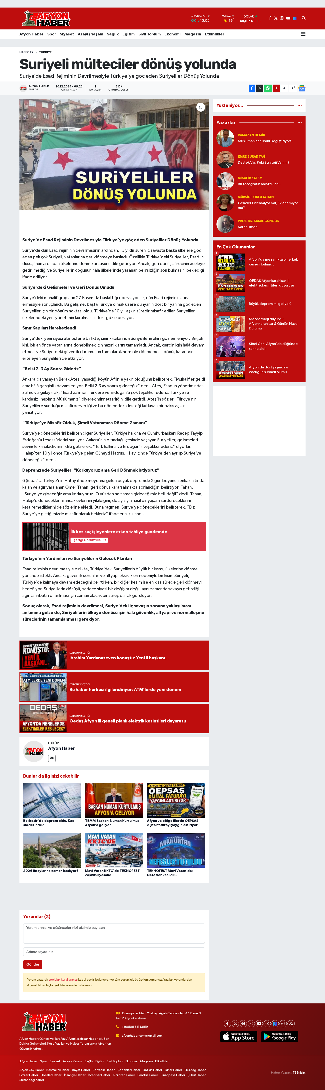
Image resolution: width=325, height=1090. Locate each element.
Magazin (192, 34)
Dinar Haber (173, 1070)
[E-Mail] (51, 758)
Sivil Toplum (149, 34)
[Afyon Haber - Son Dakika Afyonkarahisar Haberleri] (46, 18)
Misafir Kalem (250, 178)
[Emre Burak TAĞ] (225, 159)
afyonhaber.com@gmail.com (142, 1035)
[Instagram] (251, 1023)
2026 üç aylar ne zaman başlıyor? (50, 871)
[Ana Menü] (303, 34)
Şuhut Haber (197, 1075)
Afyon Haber (31, 34)
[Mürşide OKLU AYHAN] (225, 202)
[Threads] (267, 1023)
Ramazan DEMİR (251, 135)
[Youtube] (259, 1023)
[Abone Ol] (302, 88)
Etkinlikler (214, 34)
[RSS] (291, 1023)
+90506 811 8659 (135, 1026)
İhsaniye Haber (75, 1075)
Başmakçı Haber (57, 1070)
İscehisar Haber (99, 1075)
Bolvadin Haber (104, 1070)
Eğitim (128, 34)
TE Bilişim (299, 1072)
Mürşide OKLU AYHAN (256, 197)
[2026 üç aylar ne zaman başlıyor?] (52, 850)
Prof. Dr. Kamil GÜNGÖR (258, 221)
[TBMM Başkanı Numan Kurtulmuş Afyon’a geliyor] (114, 800)
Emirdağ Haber (195, 1070)
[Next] (275, 1023)
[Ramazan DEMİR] (225, 138)
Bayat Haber (81, 1070)
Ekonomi (172, 34)
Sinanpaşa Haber (173, 1075)
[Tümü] (300, 105)
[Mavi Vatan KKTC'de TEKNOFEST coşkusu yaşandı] (114, 850)
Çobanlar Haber (128, 1070)
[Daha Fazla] (276, 88)
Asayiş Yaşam (90, 34)
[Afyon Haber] (33, 751)
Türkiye (45, 52)
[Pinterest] (243, 1023)
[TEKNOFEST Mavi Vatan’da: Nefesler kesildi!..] (176, 850)
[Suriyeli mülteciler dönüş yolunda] (114, 154)
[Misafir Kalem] (225, 181)
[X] (235, 1023)
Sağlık (113, 34)
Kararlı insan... (249, 227)
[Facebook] (227, 1023)
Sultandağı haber (31, 1080)
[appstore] (238, 1036)
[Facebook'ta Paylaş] (252, 88)
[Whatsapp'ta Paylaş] (268, 88)
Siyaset (67, 34)
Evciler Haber (28, 1075)
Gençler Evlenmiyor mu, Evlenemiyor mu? (268, 205)
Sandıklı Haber (148, 1075)
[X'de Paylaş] (259, 88)
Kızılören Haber (124, 1075)
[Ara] (304, 18)
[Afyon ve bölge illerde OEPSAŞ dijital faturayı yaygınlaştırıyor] (176, 800)
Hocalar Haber (51, 1075)
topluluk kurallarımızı (63, 979)
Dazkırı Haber (152, 1070)
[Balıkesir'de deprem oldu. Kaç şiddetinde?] (52, 800)
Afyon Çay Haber (31, 1070)
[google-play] (279, 1036)
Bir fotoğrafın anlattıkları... (259, 184)
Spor (51, 34)
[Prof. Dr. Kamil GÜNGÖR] (225, 224)
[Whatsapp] (283, 1023)
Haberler (26, 52)
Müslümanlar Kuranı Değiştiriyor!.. (265, 141)
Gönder (32, 964)
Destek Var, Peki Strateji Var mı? (263, 163)
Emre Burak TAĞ (252, 156)
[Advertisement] (259, 421)
